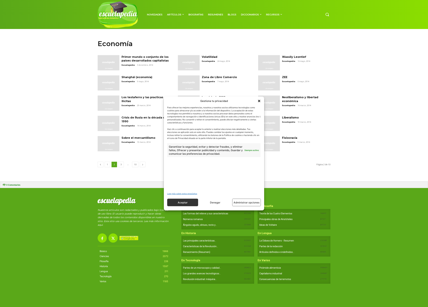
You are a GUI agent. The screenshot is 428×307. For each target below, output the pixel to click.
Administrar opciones (246, 202)
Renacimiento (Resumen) (196, 252)
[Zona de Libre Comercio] (189, 83)
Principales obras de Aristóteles (276, 219)
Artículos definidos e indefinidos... (276, 252)
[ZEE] (269, 83)
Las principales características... (199, 240)
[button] (259, 101)
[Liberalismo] (269, 123)
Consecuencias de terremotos (275, 279)
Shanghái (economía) (137, 77)
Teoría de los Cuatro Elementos (275, 213)
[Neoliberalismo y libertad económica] (269, 103)
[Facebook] (102, 238)
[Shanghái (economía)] (108, 83)
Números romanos (193, 219)
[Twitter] (113, 238)
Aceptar (183, 202)
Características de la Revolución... (200, 246)
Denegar (215, 202)
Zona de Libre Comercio (219, 77)
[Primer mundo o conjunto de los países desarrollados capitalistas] (108, 62)
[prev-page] (100, 164)
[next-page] (142, 164)
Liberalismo (290, 117)
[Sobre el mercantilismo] (108, 143)
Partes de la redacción (271, 246)
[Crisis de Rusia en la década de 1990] (108, 123)
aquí (100, 224)
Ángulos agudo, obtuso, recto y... (200, 225)
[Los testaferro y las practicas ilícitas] (108, 103)
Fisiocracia (289, 137)
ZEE (284, 77)
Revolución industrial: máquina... (200, 279)
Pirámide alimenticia (270, 267)
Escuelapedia (128, 65)
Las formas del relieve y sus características (205, 213)
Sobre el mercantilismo (138, 137)
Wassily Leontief (294, 56)
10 (135, 164)
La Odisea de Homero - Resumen (276, 240)
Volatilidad (209, 56)
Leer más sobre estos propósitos (182, 193)
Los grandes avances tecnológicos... (202, 273)
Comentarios (13, 185)
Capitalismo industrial (270, 273)
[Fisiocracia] (269, 143)
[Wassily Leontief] (269, 62)
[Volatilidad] (189, 62)
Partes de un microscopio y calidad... (202, 267)
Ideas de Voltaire (268, 225)
